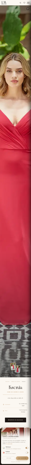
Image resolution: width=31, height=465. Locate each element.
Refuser (9, 458)
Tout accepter (22, 458)
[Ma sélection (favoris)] (24, 3)
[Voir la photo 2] (17, 369)
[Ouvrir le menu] (28, 2)
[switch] (26, 448)
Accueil (7, 381)
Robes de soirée (15, 381)
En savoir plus (9, 443)
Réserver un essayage (15, 420)
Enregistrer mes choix (15, 461)
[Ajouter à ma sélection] (28, 8)
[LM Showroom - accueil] (3, 2)
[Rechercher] (20, 3)
